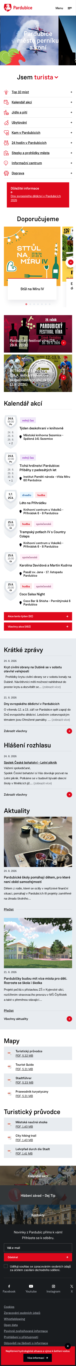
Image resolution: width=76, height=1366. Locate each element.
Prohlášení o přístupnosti (21, 1337)
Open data (11, 1325)
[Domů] (18, 8)
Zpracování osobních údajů (22, 1313)
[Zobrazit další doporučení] (70, 262)
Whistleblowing (14, 1319)
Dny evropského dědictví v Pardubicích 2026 (36, 198)
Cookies (9, 1307)
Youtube (31, 1291)
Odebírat (13, 1257)
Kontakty (38, 1215)
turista (43, 77)
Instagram (53, 1291)
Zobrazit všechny (15, 731)
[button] (38, 674)
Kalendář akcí (38, 1176)
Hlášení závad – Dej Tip (38, 1195)
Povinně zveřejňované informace (26, 1331)
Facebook (9, 1291)
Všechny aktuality (16, 1019)
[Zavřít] (68, 1346)
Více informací (35, 1358)
